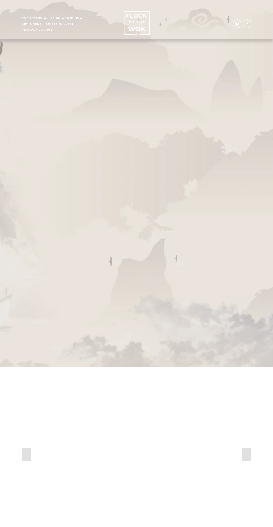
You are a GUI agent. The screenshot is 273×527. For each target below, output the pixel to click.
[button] (26, 454)
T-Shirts (50, 24)
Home (27, 18)
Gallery (66, 24)
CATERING (52, 18)
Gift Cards (32, 24)
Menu (38, 18)
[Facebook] (247, 23)
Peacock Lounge (37, 30)
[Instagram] (237, 23)
